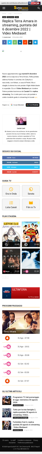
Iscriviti (35, 172)
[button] (39, 8)
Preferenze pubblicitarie (25, 443)
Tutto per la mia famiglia (21, 417)
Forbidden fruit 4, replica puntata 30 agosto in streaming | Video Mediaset (26, 424)
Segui (36, 162)
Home (4, 13)
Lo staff (13, 440)
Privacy (35, 440)
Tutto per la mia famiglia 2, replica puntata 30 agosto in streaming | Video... (25, 412)
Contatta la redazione (24, 440)
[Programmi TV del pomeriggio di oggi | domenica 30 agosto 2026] (6, 400)
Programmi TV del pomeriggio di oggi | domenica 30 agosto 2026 (26, 400)
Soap (10, 13)
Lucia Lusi (7, 37)
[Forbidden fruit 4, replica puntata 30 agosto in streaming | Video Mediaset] (6, 425)
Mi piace (35, 157)
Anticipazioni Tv (18, 405)
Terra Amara (18, 13)
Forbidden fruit (18, 430)
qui (36, 97)
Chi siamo (5, 440)
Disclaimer (12, 443)
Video (16, 17)
